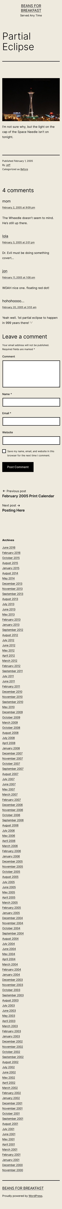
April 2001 (8, 1144)
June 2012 (8, 645)
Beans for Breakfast (23, 1188)
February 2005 (11, 907)
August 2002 (10, 1062)
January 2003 (11, 1036)
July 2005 (8, 882)
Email (6, 413)
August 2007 (10, 774)
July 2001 (8, 1129)
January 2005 (11, 912)
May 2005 (8, 892)
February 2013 (11, 619)
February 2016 (11, 552)
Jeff (8, 164)
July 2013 (8, 604)
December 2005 (12, 861)
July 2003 (8, 1005)
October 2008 (11, 727)
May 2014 (8, 578)
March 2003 (10, 1026)
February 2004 (11, 969)
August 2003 (10, 1000)
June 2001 (8, 1134)
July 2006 (8, 830)
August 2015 (10, 563)
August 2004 (10, 938)
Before (24, 169)
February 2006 (11, 851)
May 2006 (8, 835)
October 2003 (11, 990)
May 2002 (8, 1077)
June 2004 (9, 948)
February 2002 (11, 1092)
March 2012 (9, 660)
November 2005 (12, 866)
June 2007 (9, 784)
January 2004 (11, 974)
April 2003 (8, 1021)
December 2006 (12, 804)
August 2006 (10, 825)
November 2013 (12, 588)
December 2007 (12, 753)
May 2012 (8, 650)
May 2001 (8, 1139)
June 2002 (9, 1072)
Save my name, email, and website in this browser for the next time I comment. (30, 453)
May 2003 (8, 1015)
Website (7, 432)
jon (4, 271)
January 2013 (10, 624)
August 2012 (10, 635)
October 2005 (11, 871)
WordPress (35, 1195)
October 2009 (11, 717)
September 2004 (13, 933)
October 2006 (11, 815)
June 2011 (8, 681)
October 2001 (11, 1113)
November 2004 (12, 923)
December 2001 (12, 1103)
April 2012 (8, 655)
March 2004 (10, 964)
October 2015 (11, 557)
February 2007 (11, 799)
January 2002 (11, 1098)
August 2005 (10, 876)
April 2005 (8, 897)
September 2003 (13, 995)
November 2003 (12, 984)
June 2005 (9, 887)
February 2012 (11, 665)
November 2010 (12, 696)
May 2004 (8, 954)
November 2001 (12, 1108)
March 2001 (9, 1149)
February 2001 (11, 1154)
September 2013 (12, 593)
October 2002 (11, 1051)
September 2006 (13, 820)
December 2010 (12, 691)
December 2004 (12, 918)
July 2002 (8, 1067)
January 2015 (10, 568)
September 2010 (12, 701)
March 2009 (10, 722)
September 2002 (13, 1056)
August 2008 (10, 732)
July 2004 (8, 943)
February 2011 (11, 686)
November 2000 (12, 1170)
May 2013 (8, 614)
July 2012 (8, 640)
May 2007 (8, 789)
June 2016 (8, 547)
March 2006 (10, 845)
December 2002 (12, 1041)
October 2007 (11, 763)
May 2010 (8, 707)
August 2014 (10, 573)
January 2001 (10, 1159)
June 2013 (8, 609)
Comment (8, 356)
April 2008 (8, 743)
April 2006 (8, 840)
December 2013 (12, 583)
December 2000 (12, 1165)
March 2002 (10, 1087)
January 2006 (11, 856)
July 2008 (8, 737)
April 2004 (8, 959)
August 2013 (10, 599)
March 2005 (10, 902)
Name (7, 394)
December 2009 (12, 712)
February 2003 (11, 1031)
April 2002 (8, 1082)
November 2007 (12, 758)
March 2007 (10, 794)
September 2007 (12, 768)
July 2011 (8, 676)
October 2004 (11, 928)
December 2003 (12, 979)
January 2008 (11, 748)
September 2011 (12, 671)
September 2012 (12, 629)
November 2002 (12, 1046)
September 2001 (12, 1118)
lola (5, 236)
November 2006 (12, 810)
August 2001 (10, 1123)
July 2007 (8, 779)
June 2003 (9, 1010)
